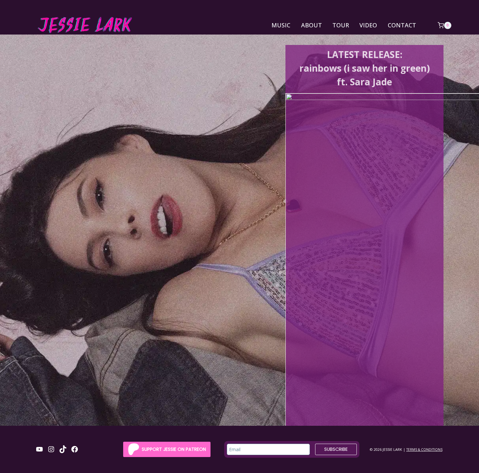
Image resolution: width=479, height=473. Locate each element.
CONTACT (402, 25)
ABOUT (311, 25)
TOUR (340, 25)
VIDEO (368, 25)
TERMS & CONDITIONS (424, 449)
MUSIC (280, 25)
